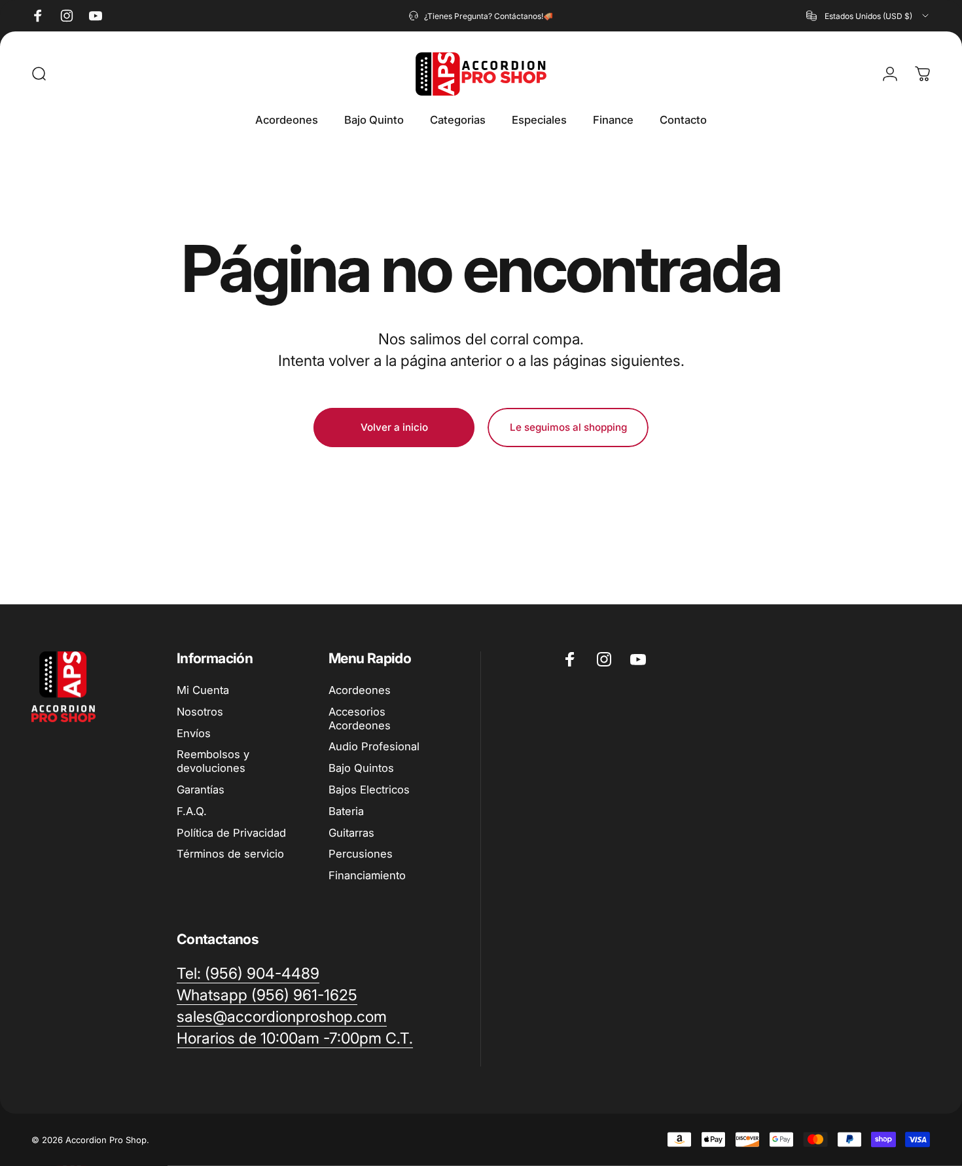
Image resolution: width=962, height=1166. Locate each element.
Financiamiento (367, 875)
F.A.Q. (192, 811)
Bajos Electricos (369, 789)
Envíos (194, 733)
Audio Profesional (374, 746)
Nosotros (200, 711)
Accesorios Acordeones (360, 718)
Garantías (200, 789)
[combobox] (868, 15)
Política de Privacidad (231, 832)
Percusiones (361, 853)
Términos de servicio (230, 853)
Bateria (346, 811)
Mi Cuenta (203, 690)
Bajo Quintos (361, 767)
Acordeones (360, 690)
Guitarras (351, 832)
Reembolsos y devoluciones (213, 761)
